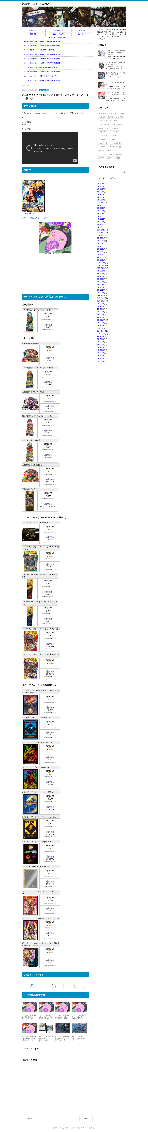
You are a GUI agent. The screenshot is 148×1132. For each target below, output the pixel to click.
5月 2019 (100, 314)
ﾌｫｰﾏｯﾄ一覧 (82, 34)
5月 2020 (100, 282)
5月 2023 (100, 189)
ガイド (101, 128)
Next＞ (86, 1118)
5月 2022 (100, 216)
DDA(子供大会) (58, 34)
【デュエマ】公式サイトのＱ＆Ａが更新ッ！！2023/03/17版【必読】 (41, 80)
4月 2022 (100, 219)
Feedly (73, 987)
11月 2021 (100, 233)
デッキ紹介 (102, 139)
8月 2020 (100, 273)
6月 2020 (100, 279)
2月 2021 (100, 257)
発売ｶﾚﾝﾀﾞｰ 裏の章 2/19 (57, 38)
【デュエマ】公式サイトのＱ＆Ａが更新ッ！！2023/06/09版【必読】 (41, 54)
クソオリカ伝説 (112, 128)
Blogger (93, 1128)
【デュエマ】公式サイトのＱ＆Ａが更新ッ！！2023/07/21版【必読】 (41, 41)
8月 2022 (100, 208)
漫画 (110, 158)
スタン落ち (102, 135)
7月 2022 (100, 211)
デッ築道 (113, 139)
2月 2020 (100, 290)
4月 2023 (100, 192)
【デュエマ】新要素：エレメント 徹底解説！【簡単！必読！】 (40, 50)
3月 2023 (100, 194)
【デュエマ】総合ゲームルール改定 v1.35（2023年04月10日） (40, 76)
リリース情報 (115, 143)
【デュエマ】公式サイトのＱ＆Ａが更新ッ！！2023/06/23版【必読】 (41, 45)
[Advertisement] (55, 274)
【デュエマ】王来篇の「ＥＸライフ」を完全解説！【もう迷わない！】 (116, 94)
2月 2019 (100, 323)
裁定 (101, 150)
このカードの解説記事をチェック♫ (34, 218)
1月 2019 (100, 325)
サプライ (102, 132)
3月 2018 (100, 353)
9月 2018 (100, 336)
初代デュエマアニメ (105, 154)
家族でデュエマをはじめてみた (36, 4)
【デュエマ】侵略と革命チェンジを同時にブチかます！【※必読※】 (116, 52)
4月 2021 (100, 252)
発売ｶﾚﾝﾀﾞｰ (33, 34)
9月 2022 (100, 205)
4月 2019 (100, 317)
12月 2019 (101, 295)
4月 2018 (100, 350)
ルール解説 (102, 147)
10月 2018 (101, 334)
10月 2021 (101, 235)
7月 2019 (100, 309)
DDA (121, 113)
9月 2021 (100, 238)
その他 (113, 135)
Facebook (53, 987)
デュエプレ (102, 143)
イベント (102, 121)
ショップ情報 (114, 132)
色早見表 (82, 30)
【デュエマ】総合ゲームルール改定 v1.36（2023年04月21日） (40, 67)
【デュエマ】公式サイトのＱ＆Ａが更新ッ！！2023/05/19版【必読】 (41, 58)
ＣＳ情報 (112, 113)
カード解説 (117, 124)
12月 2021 (101, 230)
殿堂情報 (119, 154)
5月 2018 (100, 347)
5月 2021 (100, 249)
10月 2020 (101, 268)
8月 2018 (100, 339)
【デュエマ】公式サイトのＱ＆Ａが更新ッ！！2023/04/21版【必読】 (41, 63)
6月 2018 (100, 344)
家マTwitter (101, 362)
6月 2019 (100, 312)
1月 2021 (100, 260)
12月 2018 (101, 328)
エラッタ (113, 121)
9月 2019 (100, 304)
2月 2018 (100, 355)
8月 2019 (100, 306)
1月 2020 (100, 293)
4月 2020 (100, 284)
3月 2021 (100, 254)
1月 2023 (100, 200)
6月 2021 (100, 246)
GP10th (101, 117)
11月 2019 (100, 298)
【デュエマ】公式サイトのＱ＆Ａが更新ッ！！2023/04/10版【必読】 (41, 71)
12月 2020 (101, 263)
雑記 (109, 150)
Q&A (110, 117)
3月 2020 (100, 287)
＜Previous (28, 1118)
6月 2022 (100, 213)
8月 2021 (100, 241)
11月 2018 (100, 331)
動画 (101, 158)
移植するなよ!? (115, 147)
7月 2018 (100, 342)
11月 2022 (100, 202)
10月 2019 (101, 301)
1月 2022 (100, 227)
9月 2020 (100, 271)
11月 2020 (100, 265)
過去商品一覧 (58, 30)
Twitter (32, 987)
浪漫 (118, 158)
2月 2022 (100, 224)
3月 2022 (100, 222)
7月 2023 (100, 183)
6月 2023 (100, 186)
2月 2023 (100, 197)
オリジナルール (104, 124)
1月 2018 (100, 358)
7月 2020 (100, 276)
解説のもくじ (33, 30)
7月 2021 (100, 243)
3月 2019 (100, 320)
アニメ (119, 117)
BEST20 (102, 113)
